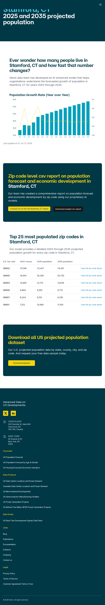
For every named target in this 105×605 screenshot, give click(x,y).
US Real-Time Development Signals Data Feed (22, 520)
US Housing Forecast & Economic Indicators (21, 468)
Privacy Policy (9, 573)
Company (7, 555)
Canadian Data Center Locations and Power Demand (25, 486)
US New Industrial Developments (17, 491)
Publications (8, 539)
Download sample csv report (68, 209)
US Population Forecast (13, 457)
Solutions (7, 550)
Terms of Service (10, 579)
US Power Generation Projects (16, 502)
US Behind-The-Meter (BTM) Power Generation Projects (27, 507)
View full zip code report (91, 268)
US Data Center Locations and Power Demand (22, 481)
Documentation (9, 544)
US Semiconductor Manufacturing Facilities (21, 497)
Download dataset (21, 363)
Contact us (7, 560)
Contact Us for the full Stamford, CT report (29, 209)
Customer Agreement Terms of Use (18, 584)
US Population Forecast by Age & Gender (20, 462)
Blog (5, 534)
